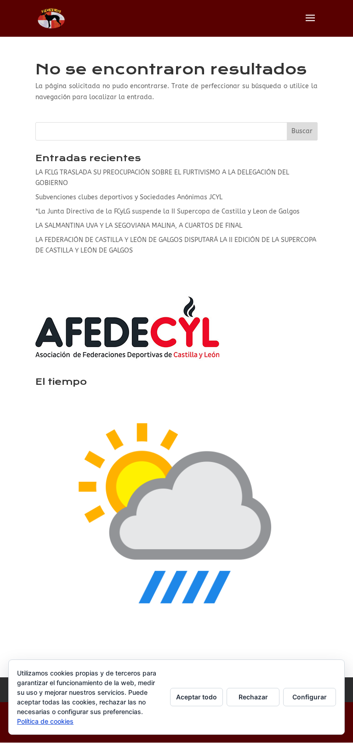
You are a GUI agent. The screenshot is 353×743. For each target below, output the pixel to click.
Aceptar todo (196, 697)
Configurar (309, 697)
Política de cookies (45, 721)
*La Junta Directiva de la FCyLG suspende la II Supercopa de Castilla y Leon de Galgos (167, 211)
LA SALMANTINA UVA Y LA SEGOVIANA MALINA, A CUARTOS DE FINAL (138, 226)
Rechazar (253, 697)
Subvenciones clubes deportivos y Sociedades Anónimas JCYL (128, 197)
